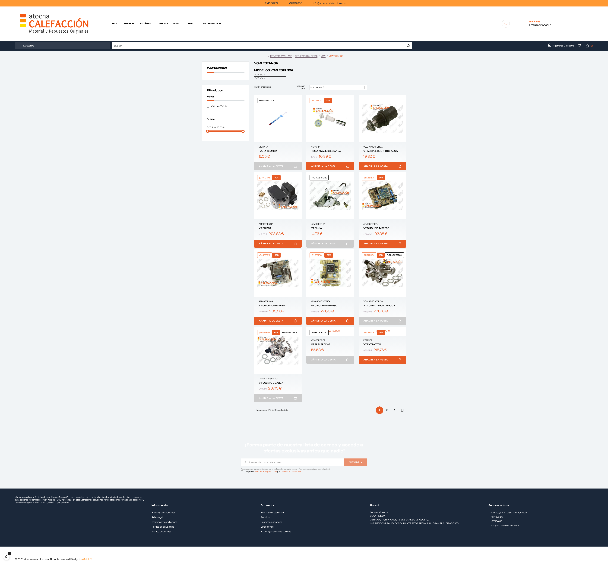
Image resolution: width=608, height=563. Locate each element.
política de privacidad (291, 471)
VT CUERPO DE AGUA (271, 382)
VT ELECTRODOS (320, 344)
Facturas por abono (271, 522)
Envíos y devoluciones (163, 512)
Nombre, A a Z (337, 87)
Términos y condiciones (164, 522)
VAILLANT (219, 106)
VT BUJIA (316, 228)
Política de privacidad (163, 526)
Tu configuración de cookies (276, 531)
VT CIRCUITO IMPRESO (376, 228)
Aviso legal (157, 517)
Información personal (272, 512)
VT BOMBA (265, 228)
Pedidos (265, 517)
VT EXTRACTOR (372, 344)
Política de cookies (161, 531)
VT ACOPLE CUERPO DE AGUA (380, 151)
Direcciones (267, 526)
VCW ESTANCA (217, 68)
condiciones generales (266, 471)
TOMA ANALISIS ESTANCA (326, 151)
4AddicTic (87, 559)
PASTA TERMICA (268, 151)
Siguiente (402, 410)
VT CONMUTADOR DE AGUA (379, 305)
